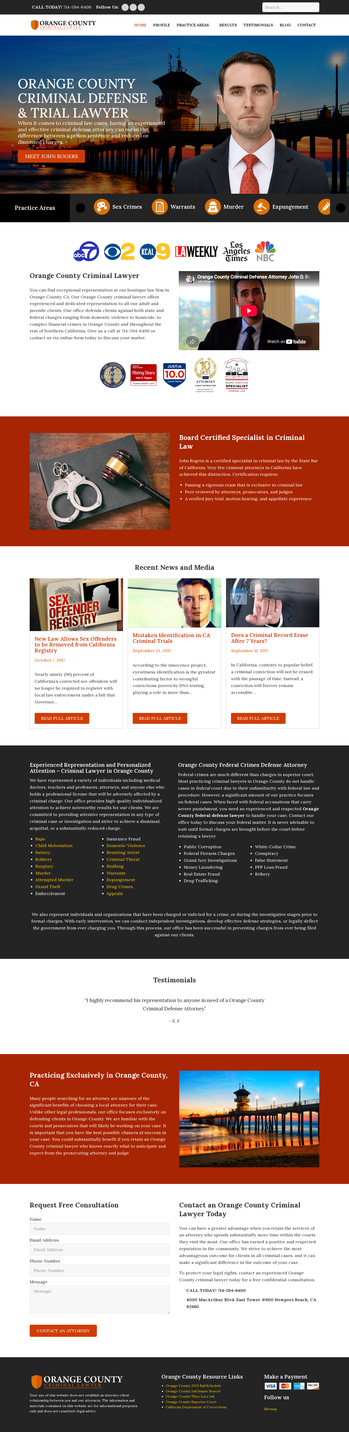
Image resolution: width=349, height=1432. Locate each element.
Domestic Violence (126, 845)
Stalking (115, 866)
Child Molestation (53, 845)
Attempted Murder (54, 879)
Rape (40, 839)
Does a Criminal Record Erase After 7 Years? (269, 637)
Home (140, 25)
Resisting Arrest (123, 852)
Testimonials (258, 25)
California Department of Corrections (196, 1407)
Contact (306, 25)
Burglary (44, 866)
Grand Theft (47, 886)
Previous (80, 208)
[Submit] (313, 7)
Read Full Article (62, 718)
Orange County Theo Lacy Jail (190, 1396)
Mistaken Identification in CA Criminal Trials (171, 638)
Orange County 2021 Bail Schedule (193, 1386)
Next (340, 208)
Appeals (115, 893)
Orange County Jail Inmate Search (193, 1391)
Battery (42, 852)
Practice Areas (193, 25)
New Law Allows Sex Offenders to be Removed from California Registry (76, 644)
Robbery (43, 859)
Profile (161, 25)
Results (228, 25)
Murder (43, 873)
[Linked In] (125, 7)
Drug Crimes (120, 886)
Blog (285, 25)
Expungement (121, 879)
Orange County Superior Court (191, 1402)
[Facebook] (141, 7)
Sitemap (270, 1409)
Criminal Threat (123, 859)
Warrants (116, 873)
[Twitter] (133, 7)
